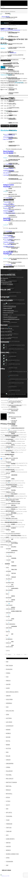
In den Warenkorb (5, 60)
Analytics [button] (3, 502)
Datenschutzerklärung (9, 306)
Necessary (5, 458)
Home (2, 28)
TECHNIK (4, 30)
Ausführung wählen (9, 233)
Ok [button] (3, 409)
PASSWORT (4, 59)
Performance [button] (4, 489)
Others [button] (2, 531)
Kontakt (5, 315)
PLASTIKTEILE (10, 30)
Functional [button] (3, 476)
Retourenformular (8, 312)
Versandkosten (13, 52)
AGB (4, 304)
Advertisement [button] (5, 516)
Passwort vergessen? (6, 74)
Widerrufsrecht (7, 308)
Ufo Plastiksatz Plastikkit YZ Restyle (8, 253)
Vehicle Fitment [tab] (8, 66)
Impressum (6, 321)
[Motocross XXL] (5, 876)
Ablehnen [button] (6, 409)
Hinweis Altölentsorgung (10, 317)
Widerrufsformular (8, 310)
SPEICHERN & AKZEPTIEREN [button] (9, 542)
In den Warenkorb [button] (8, 166)
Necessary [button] (3, 456)
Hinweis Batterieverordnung (11, 319)
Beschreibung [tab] (7, 63)
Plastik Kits (17, 30)
